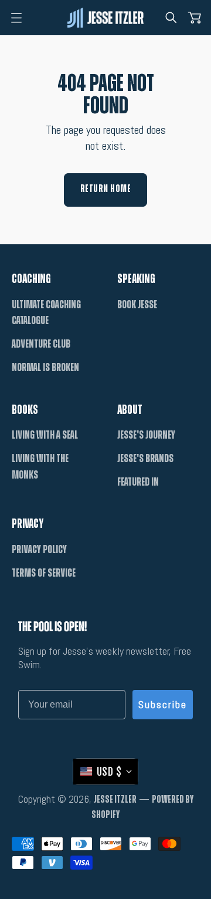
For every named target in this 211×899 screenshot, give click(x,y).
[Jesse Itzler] (105, 17)
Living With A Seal (45, 435)
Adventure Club (41, 344)
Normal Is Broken (45, 367)
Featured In (138, 482)
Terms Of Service (44, 573)
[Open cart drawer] (194, 17)
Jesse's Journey (146, 435)
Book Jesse (137, 305)
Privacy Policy (39, 549)
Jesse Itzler (115, 799)
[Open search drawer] (171, 17)
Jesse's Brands (145, 458)
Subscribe (162, 704)
